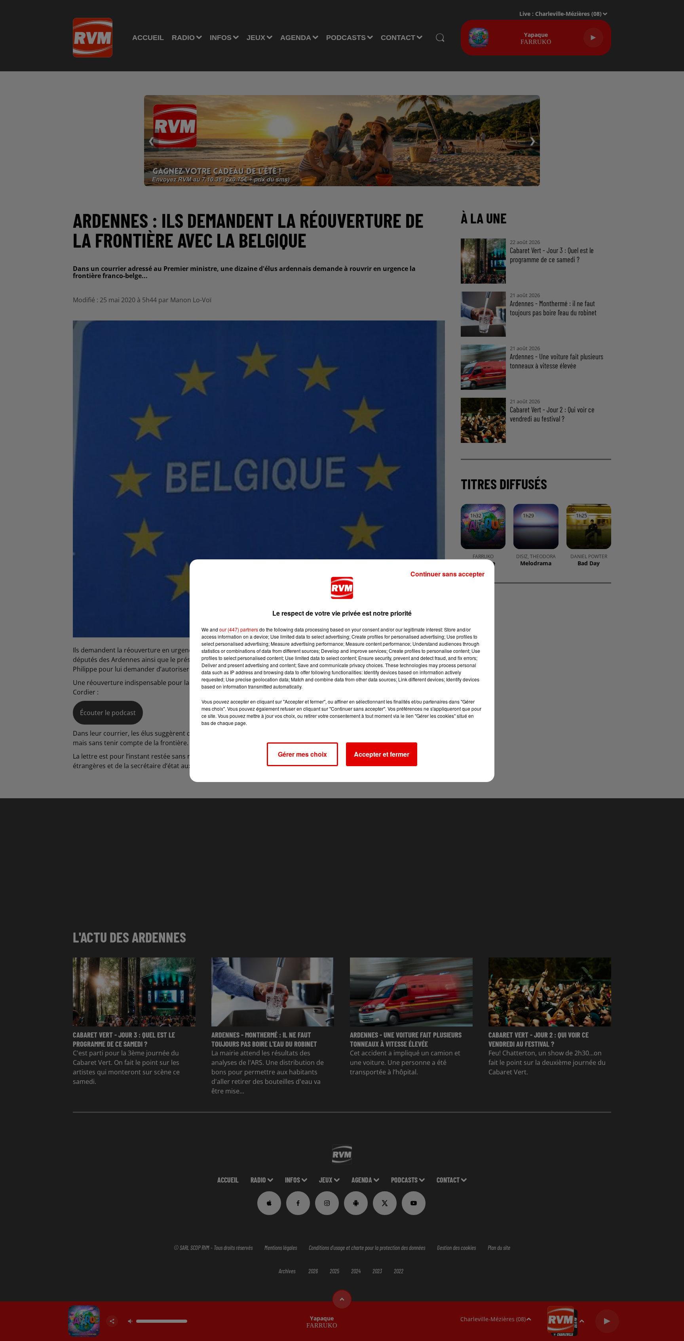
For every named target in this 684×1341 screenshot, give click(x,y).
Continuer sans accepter (447, 573)
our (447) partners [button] (238, 629)
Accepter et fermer (381, 754)
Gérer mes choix (302, 754)
